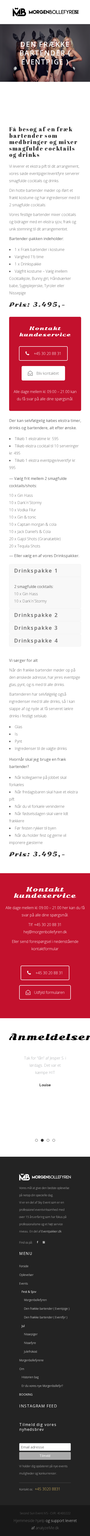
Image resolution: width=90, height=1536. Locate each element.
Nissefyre (30, 1343)
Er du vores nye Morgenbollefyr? (42, 1386)
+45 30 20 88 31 (47, 353)
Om (21, 1369)
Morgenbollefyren (35, 1300)
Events (23, 1283)
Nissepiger (31, 1334)
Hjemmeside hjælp (29, 1520)
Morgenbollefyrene (31, 1360)
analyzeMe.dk (47, 1527)
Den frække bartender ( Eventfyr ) (45, 1317)
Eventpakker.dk (51, 1231)
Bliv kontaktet (47, 373)
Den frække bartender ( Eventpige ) (46, 1309)
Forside (24, 1266)
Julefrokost (30, 1351)
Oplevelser (26, 1275)
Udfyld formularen (49, 992)
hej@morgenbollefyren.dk (45, 931)
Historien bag (30, 1377)
